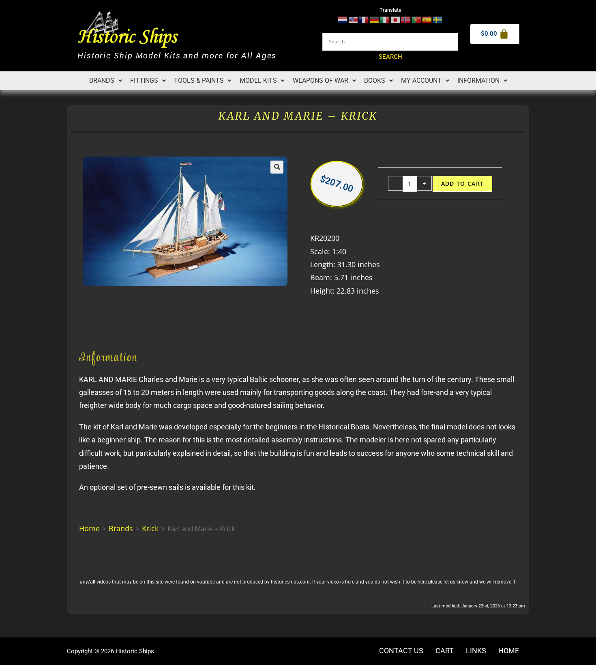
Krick (150, 528)
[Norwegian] (406, 19)
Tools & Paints (199, 80)
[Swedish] (438, 19)
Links (476, 651)
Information (478, 80)
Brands (101, 80)
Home (89, 528)
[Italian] (385, 19)
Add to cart (462, 183)
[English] (353, 19)
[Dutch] (343, 19)
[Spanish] (427, 19)
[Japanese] (395, 19)
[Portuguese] (417, 19)
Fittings (144, 80)
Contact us (401, 651)
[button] (105, 80)
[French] (364, 19)
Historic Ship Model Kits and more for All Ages (177, 55)
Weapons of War (320, 80)
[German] (374, 19)
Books (374, 80)
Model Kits (258, 80)
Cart (444, 651)
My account (421, 80)
